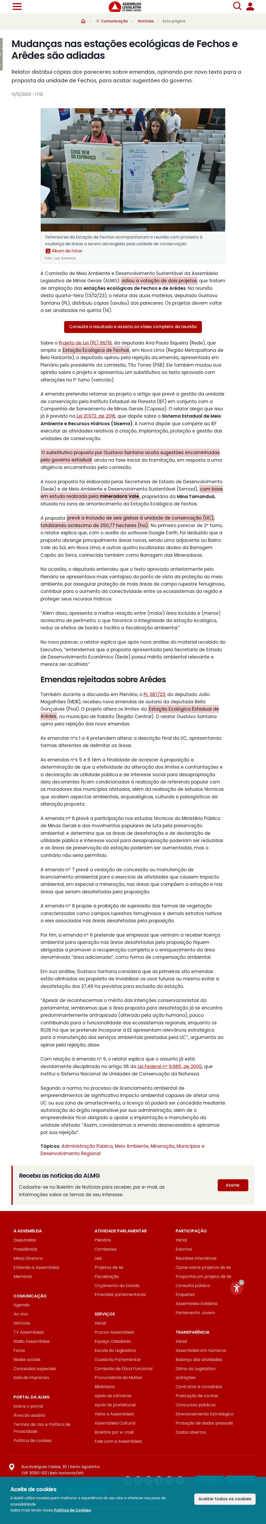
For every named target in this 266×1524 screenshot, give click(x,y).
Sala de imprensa (31, 1378)
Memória (23, 1277)
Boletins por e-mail (114, 1432)
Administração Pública (87, 1146)
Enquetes (185, 1294)
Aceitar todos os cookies (224, 1499)
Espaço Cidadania (113, 1341)
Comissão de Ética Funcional (123, 1369)
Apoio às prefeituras (115, 1405)
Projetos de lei (109, 1267)
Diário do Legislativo (196, 1369)
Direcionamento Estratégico (205, 1414)
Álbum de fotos (66, 251)
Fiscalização (107, 1277)
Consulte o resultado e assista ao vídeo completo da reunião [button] (133, 327)
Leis (98, 1258)
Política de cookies (33, 1441)
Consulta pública (193, 1286)
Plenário (103, 1240)
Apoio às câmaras (113, 1396)
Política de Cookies (72, 1510)
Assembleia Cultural (115, 1423)
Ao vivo (21, 1314)
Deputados (25, 1240)
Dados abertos (191, 1432)
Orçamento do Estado (117, 1286)
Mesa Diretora (28, 1258)
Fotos (19, 1350)
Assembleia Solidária (196, 1304)
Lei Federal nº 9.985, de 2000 (170, 1066)
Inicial (181, 1240)
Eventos (184, 1249)
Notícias (146, 21)
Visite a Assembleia (114, 1414)
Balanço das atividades (199, 1360)
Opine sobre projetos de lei (203, 1267)
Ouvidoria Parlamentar (118, 1360)
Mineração (163, 1146)
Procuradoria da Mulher (119, 1378)
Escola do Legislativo (115, 1350)
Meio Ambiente (132, 1146)
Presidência (25, 1249)
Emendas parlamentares (120, 1294)
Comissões (106, 1249)
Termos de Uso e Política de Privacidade (42, 1427)
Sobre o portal (28, 1406)
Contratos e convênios (199, 1387)
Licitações (186, 1378)
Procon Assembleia (114, 1332)
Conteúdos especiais (35, 1369)
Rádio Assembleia (31, 1341)
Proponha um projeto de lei (203, 1277)
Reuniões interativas (196, 1258)
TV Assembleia (29, 1332)
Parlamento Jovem (195, 1313)
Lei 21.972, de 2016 (96, 416)
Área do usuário (29, 1415)
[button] (241, 1282)
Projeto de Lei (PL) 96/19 (85, 343)
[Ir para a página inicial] (128, 6)
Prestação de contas (197, 1396)
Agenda (21, 1305)
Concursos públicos (196, 1405)
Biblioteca (105, 1387)
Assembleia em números (201, 1350)
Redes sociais (27, 1360)
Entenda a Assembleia (36, 1267)
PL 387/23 (154, 694)
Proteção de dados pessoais (204, 1423)
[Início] (83, 20)
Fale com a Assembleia (118, 1441)
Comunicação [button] (114, 21)
